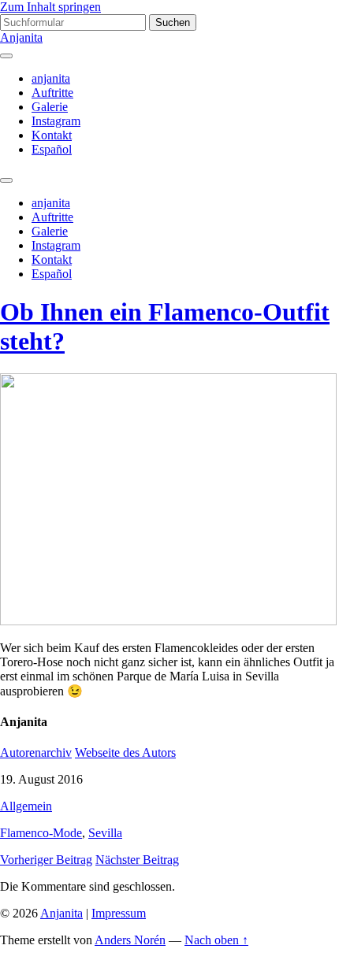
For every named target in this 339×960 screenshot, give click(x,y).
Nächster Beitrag (137, 859)
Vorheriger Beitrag (46, 859)
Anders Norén (130, 940)
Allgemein (26, 806)
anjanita (51, 78)
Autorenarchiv (36, 752)
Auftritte (52, 92)
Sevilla (105, 833)
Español (52, 149)
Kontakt (52, 135)
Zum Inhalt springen (50, 6)
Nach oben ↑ (216, 940)
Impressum (118, 913)
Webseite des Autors (125, 752)
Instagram (56, 121)
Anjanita (21, 37)
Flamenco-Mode (41, 833)
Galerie (50, 106)
